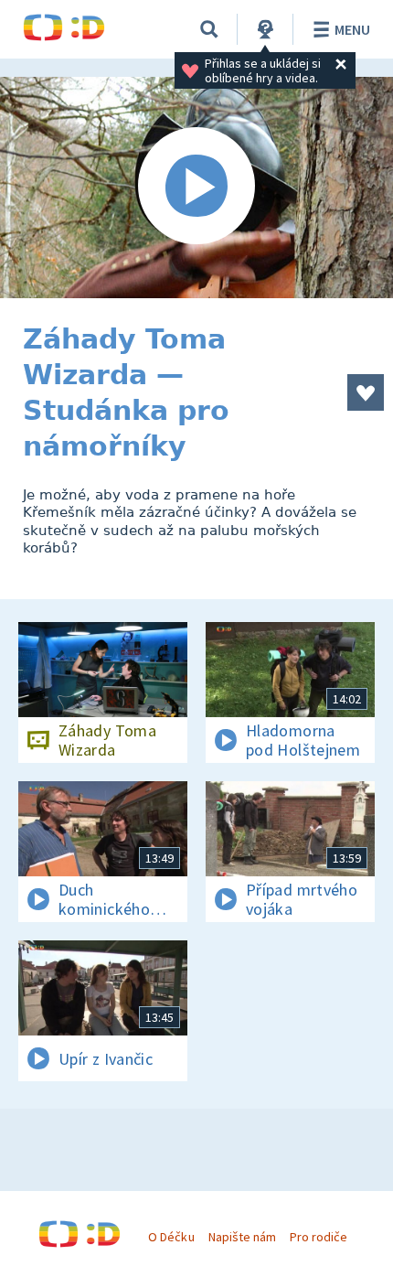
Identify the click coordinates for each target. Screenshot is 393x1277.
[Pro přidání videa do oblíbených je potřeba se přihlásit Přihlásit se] (365, 392)
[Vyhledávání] (209, 29)
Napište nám (242, 1237)
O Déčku (171, 1237)
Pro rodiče (318, 1237)
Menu (352, 29)
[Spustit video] (196, 187)
